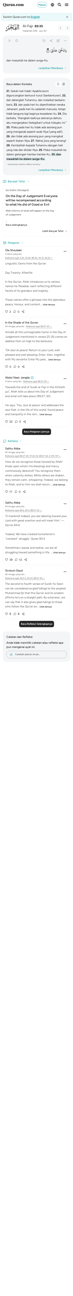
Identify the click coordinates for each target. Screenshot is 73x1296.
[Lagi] (65, 40)
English (35, 17)
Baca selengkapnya (16, 224)
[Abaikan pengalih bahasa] (67, 17)
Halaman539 (30, 30)
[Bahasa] (52, 4)
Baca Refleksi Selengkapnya (36, 623)
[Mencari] (59, 4)
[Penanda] (16, 40)
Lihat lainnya (49, 304)
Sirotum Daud (14, 570)
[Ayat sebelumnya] (60, 28)
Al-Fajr (28, 26)
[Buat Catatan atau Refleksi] (58, 40)
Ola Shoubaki (13, 250)
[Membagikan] (51, 40)
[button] (62, 50)
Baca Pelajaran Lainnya (36, 431)
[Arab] (58, 84)
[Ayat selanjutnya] (67, 28)
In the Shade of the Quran (21, 322)
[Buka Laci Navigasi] (66, 4)
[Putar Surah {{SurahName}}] (9, 40)
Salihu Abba (12, 448)
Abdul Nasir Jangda (17, 377)
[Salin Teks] (44, 40)
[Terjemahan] (63, 84)
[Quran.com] (13, 5)
